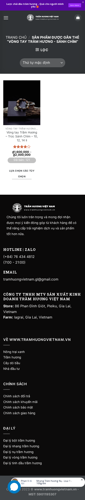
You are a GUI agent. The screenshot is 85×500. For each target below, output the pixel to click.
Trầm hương (12, 357)
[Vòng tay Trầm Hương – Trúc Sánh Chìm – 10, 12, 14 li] (21, 102)
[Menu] (5, 17)
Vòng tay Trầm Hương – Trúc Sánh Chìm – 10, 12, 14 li (22, 136)
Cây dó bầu (11, 363)
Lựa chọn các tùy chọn (21, 173)
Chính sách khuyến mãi (20, 402)
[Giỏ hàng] (77, 17)
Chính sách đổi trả (16, 396)
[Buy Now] (48, 482)
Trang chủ (16, 37)
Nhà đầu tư (11, 369)
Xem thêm (74, 5)
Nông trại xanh (14, 352)
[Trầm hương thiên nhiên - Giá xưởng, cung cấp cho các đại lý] (42, 17)
